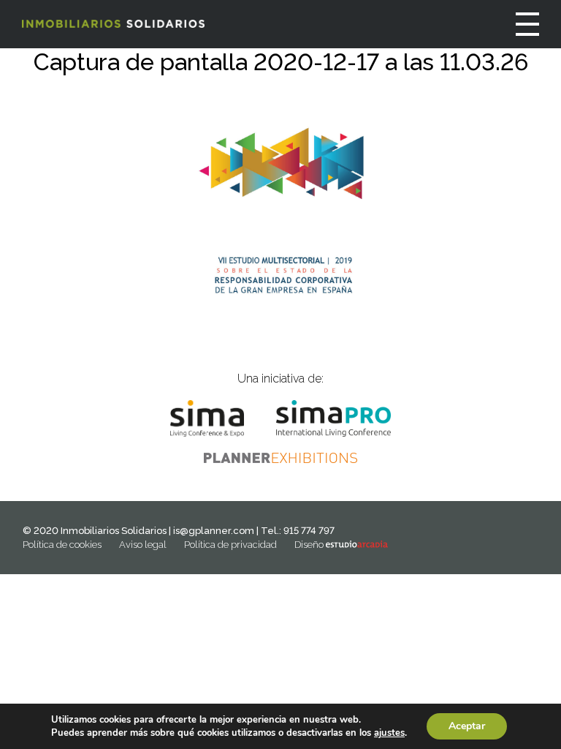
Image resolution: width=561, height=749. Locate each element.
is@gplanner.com (213, 530)
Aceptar (467, 726)
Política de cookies (62, 544)
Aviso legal (143, 544)
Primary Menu (527, 24)
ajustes (389, 732)
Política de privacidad (230, 544)
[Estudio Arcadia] (357, 544)
